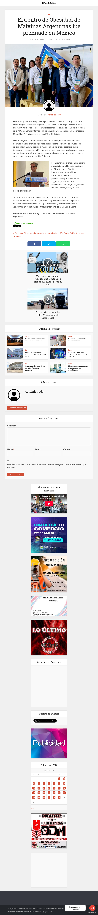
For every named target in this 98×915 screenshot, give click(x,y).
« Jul (32, 808)
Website (66, 449)
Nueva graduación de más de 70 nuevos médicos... (35, 340)
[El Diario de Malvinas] (49, 2)
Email (38, 449)
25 (39, 797)
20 (49, 793)
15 (59, 788)
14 (54, 788)
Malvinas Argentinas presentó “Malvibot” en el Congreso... (77, 354)
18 (39, 793)
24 (34, 797)
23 (64, 793)
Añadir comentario (47, 39)
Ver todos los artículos (17, 408)
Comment (11, 425)
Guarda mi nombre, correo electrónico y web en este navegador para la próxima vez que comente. (46, 466)
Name (10, 449)
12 (44, 788)
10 (34, 788)
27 (49, 797)
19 (44, 793)
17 (34, 793)
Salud (49, 14)
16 (64, 788)
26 (44, 797)
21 (54, 793)
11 (39, 788)
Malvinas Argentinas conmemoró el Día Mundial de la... (35, 354)
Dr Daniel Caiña (68, 233)
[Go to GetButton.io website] (92, 912)
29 (59, 797)
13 (49, 788)
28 (54, 797)
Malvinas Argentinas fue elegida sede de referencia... (77, 341)
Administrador (64, 39)
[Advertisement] (49, 870)
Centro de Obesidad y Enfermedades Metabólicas (36, 233)
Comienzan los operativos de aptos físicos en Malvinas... (35, 368)
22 (59, 793)
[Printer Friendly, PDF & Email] (23, 223)
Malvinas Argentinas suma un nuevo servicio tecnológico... (78, 368)
